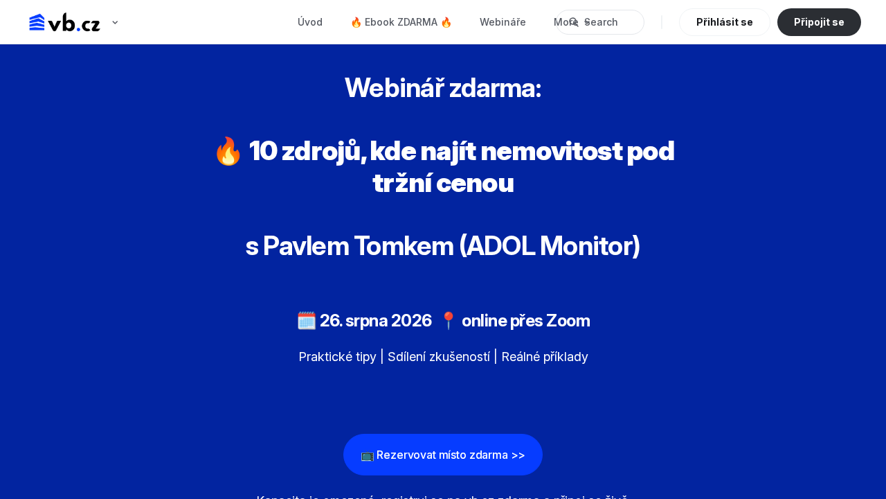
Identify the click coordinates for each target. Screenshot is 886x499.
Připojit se (819, 22)
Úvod (310, 22)
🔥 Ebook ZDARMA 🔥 (401, 22)
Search (601, 22)
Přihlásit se (724, 22)
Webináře (503, 22)
